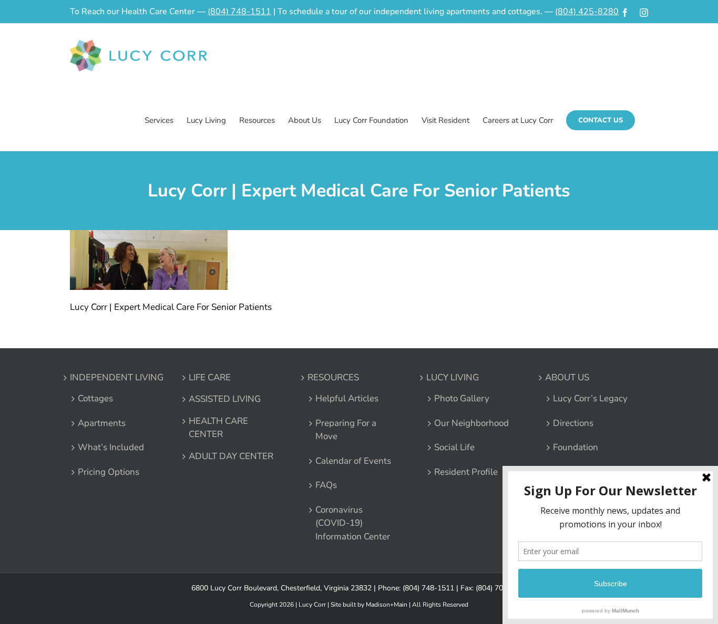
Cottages (95, 398)
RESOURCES (333, 377)
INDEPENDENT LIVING (116, 377)
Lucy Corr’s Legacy (590, 398)
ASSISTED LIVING (225, 399)
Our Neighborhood (471, 423)
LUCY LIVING (452, 377)
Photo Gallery (461, 398)
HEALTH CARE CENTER (218, 428)
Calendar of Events (353, 461)
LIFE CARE (210, 377)
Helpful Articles (346, 398)
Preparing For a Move (345, 430)
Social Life (454, 447)
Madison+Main (386, 604)
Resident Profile (466, 472)
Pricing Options (108, 472)
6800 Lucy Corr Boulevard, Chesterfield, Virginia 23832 (281, 588)
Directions (573, 423)
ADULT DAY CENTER (231, 456)
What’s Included (111, 447)
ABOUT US (567, 377)
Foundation (575, 447)
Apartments (102, 423)
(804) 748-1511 (239, 11)
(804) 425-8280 (587, 11)
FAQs (326, 485)
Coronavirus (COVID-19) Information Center (352, 523)
